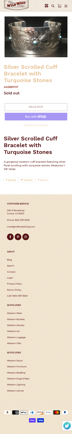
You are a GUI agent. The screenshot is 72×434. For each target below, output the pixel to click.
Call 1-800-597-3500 (17, 295)
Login (10, 277)
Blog (9, 259)
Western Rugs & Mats (18, 378)
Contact (11, 271)
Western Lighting (16, 384)
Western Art (13, 331)
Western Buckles (16, 319)
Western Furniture (16, 366)
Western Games (15, 390)
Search (10, 265)
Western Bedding (16, 372)
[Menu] (66, 6)
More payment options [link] (36, 124)
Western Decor (15, 360)
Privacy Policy (14, 283)
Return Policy (14, 290)
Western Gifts (14, 343)
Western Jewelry (15, 325)
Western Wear (14, 313)
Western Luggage (16, 337)
